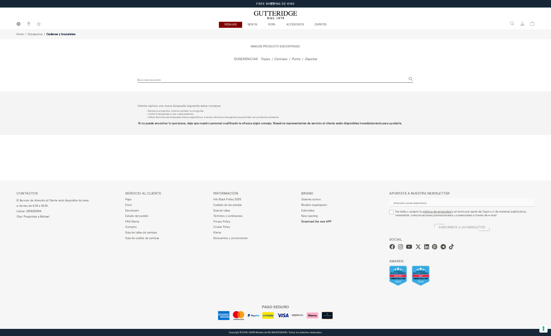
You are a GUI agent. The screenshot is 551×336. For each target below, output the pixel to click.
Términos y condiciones (228, 216)
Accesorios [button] (295, 24)
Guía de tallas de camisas (141, 232)
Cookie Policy (221, 227)
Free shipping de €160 (275, 3)
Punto (296, 59)
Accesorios (35, 34)
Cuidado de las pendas (227, 205)
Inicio (20, 34)
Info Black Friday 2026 (227, 199)
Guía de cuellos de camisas (142, 238)
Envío (128, 205)
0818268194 (34, 211)
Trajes (265, 59)
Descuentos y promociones (230, 238)
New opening (309, 216)
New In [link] (252, 24)
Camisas (280, 59)
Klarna (217, 232)
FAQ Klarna (132, 221)
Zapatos (311, 59)
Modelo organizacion (314, 205)
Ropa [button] (272, 24)
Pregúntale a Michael (37, 216)
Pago (128, 199)
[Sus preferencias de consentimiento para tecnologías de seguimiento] (543, 328)
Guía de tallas (221, 210)
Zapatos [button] (321, 24)
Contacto (131, 227)
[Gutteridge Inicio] (275, 15)
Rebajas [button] (230, 24)
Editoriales (307, 210)
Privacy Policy (221, 221)
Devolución (132, 210)
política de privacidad (437, 211)
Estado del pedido (136, 216)
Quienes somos (311, 199)
